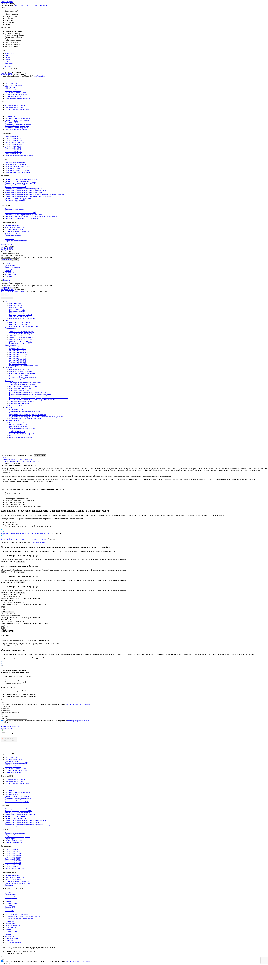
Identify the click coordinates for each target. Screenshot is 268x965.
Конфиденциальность (13, 942)
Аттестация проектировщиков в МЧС (18, 198)
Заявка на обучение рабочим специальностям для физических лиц (24, 539)
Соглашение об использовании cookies (19, 918)
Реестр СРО (9, 911)
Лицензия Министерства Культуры (17, 118)
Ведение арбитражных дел (14, 227)
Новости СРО (10, 273)
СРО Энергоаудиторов (13, 89)
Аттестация (9, 381)
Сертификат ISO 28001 (13, 859)
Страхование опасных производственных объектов (23, 215)
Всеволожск (9, 53)
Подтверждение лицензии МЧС (16, 129)
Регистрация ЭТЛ (11, 202)
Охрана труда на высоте (13, 840)
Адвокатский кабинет (13, 235)
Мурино (8, 61)
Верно (16, 259)
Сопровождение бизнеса (14, 229)
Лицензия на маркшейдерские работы (18, 800)
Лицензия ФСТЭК (11, 122)
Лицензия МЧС (10, 116)
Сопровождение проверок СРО (16, 94)
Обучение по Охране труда (14, 168)
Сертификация (10, 345)
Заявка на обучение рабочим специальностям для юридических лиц (25, 533)
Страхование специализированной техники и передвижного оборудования (32, 216)
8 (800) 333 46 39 (7, 250)
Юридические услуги (12, 420)
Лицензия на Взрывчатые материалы (18, 124)
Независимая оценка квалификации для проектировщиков (26, 190)
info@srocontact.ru (40, 76)
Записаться (20, 561)
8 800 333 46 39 (6, 74)
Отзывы (8, 271)
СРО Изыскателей (11, 87)
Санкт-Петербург (7, 2)
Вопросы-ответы (11, 274)
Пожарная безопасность (13, 842)
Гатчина (8, 57)
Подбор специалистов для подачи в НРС (19, 109)
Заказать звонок (7, 298)
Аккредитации (10, 265)
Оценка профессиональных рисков (17, 237)
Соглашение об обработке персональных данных (22, 916)
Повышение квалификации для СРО (18, 98)
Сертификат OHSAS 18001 (14, 142)
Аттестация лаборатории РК (15, 200)
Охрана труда (10, 839)
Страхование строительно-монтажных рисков (21, 218)
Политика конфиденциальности (16, 914)
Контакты (8, 276)
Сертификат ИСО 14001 (13, 140)
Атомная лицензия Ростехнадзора (17, 120)
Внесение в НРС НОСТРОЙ (15, 105)
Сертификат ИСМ (11, 866)
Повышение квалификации (15, 163)
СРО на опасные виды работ (15, 93)
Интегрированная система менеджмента (19, 155)
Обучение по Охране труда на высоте (18, 170)
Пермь (34, 5)
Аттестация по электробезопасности (18, 181)
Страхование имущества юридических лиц (20, 211)
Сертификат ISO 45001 (13, 861)
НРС (6, 320)
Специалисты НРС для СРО (15, 96)
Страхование (9, 407)
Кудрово (8, 59)
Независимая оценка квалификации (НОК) (20, 183)
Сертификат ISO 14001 (13, 853)
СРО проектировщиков (13, 759)
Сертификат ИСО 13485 (13, 154)
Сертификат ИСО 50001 (13, 150)
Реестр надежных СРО (13, 91)
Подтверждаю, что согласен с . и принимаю (46, 704)
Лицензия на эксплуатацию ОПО (17, 128)
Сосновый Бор (10, 65)
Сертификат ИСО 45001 (13, 152)
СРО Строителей (11, 83)
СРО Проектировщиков (13, 85)
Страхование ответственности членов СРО (20, 213)
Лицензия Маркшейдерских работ (17, 126)
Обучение (8, 367)
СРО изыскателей (11, 761)
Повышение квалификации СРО (16, 763)
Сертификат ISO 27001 (13, 857)
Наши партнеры (11, 269)
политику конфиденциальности (78, 704)
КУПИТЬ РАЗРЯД (7, 612)
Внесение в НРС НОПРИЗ (14, 107)
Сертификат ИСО (11, 137)
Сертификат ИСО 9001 (13, 138)
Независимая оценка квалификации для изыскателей (24, 192)
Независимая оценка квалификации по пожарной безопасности (28, 196)
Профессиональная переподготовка (17, 166)
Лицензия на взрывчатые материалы (18, 798)
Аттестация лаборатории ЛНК (16, 185)
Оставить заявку (40, 455)
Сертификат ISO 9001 (13, 851)
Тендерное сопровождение (14, 233)
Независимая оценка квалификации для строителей (23, 189)
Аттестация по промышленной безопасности (21, 179)
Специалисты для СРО (13, 772)
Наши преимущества (12, 267)
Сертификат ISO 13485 (13, 865)
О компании (9, 263)
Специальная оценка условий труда (18, 231)
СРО (6, 301)
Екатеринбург (42, 5)
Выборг (8, 55)
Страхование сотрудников (14, 209)
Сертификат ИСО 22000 (13, 144)
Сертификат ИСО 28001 (13, 148)
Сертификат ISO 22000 (13, 855)
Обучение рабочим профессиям (16, 164)
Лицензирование (11, 328)
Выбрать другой (7, 259)
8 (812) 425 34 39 (7, 248)
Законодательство (11, 909)
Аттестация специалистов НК (15, 187)
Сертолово (9, 63)
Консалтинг (9, 239)
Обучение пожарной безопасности (17, 172)
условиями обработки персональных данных (41, 704)
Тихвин (8, 67)
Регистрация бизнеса (12, 225)
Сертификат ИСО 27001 (13, 146)
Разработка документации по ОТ (17, 241)
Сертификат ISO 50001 (13, 863)
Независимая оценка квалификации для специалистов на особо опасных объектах (34, 194)
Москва (29, 5)
